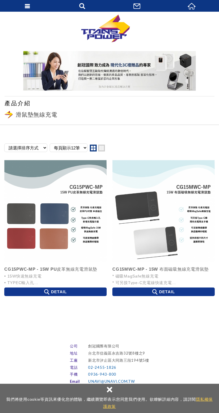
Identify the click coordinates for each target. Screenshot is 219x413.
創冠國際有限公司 (109, 28)
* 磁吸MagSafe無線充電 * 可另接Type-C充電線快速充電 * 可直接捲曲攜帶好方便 (142, 279)
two (93, 148)
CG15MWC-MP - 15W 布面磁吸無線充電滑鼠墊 (160, 269)
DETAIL (59, 291)
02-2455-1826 (102, 368)
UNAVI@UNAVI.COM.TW (111, 382)
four (101, 148)
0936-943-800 (102, 374)
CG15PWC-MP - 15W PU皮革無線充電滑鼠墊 (50, 269)
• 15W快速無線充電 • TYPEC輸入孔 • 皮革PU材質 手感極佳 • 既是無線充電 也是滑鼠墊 (29, 279)
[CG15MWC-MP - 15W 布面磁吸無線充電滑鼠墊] (163, 211)
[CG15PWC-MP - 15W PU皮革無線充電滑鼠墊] (55, 211)
